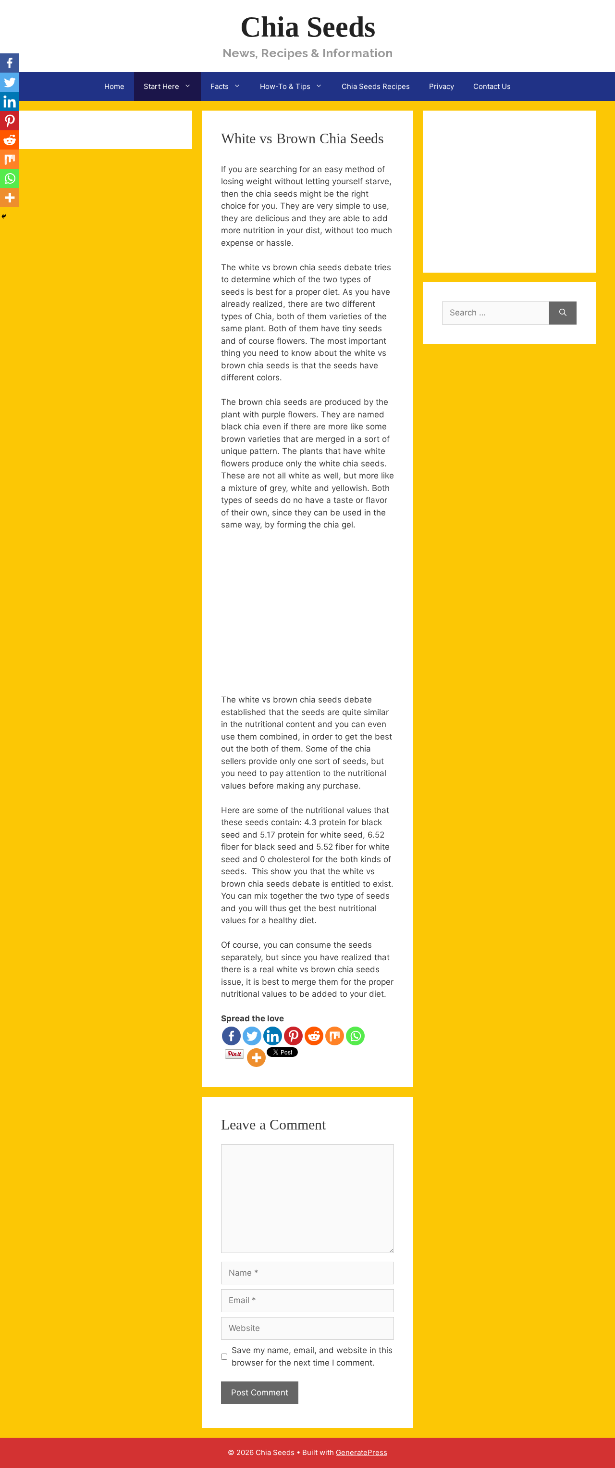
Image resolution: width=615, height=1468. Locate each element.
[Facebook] (231, 1036)
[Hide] (4, 216)
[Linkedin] (272, 1036)
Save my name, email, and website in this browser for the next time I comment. (312, 1356)
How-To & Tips (285, 86)
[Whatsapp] (355, 1036)
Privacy (441, 86)
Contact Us (492, 86)
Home (114, 86)
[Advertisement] (301, 610)
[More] (256, 1057)
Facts (219, 86)
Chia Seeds (307, 27)
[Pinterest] (293, 1036)
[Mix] (334, 1036)
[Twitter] (252, 1036)
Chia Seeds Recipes (376, 86)
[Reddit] (314, 1036)
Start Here (161, 86)
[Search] (563, 313)
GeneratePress (361, 1452)
